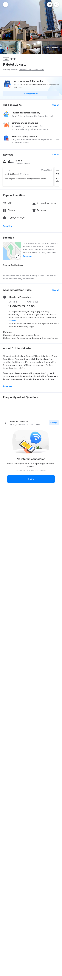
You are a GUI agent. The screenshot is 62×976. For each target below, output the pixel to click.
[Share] (56, 4)
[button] (12, 251)
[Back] (5, 4)
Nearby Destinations (13, 265)
